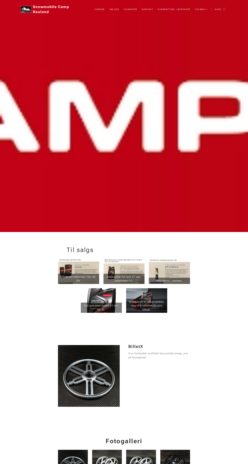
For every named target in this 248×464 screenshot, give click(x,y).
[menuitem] (100, 9)
